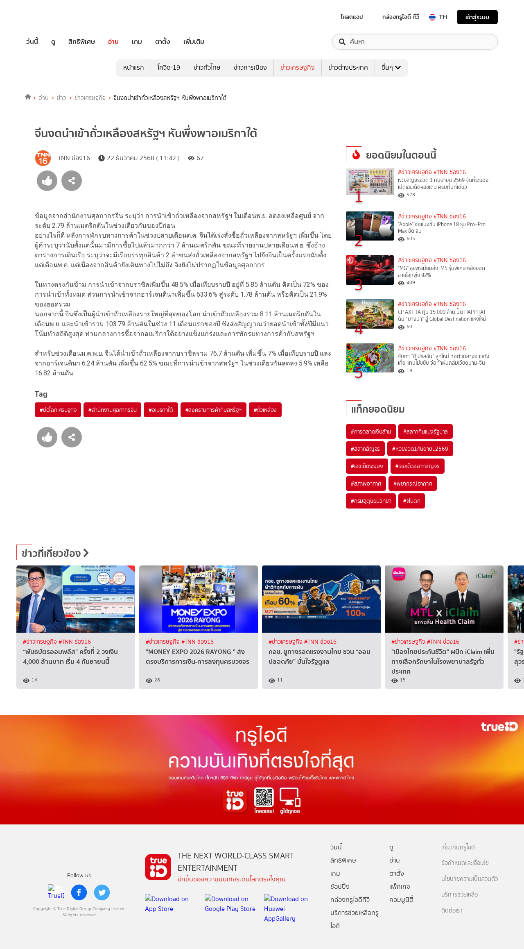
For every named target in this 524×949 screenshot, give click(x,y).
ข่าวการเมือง (250, 67)
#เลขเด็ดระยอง (367, 466)
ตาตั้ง (162, 42)
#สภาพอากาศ (366, 483)
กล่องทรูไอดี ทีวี (400, 17)
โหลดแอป (352, 17)
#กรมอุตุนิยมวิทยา (371, 501)
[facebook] (79, 892)
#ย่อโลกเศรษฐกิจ (58, 410)
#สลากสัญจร (365, 449)
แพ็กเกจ (399, 886)
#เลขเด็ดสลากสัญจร (417, 466)
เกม (137, 42)
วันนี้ (32, 42)
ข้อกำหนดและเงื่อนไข (465, 863)
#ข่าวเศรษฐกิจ (415, 172)
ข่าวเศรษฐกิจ (297, 67)
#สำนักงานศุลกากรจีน (112, 410)
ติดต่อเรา (452, 910)
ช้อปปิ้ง (340, 886)
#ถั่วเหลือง (265, 410)
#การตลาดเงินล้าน (371, 431)
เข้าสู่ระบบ (477, 17)
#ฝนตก (411, 501)
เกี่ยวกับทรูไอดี (458, 847)
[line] (56, 892)
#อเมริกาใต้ (161, 410)
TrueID (50, 17)
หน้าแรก (133, 67)
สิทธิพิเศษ (81, 42)
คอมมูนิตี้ (401, 899)
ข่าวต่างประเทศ (348, 67)
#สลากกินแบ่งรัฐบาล (425, 431)
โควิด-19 (169, 67)
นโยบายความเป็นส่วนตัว (469, 879)
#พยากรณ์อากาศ (412, 483)
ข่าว (61, 97)
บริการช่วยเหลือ (459, 894)
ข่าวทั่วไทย (207, 67)
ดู (53, 42)
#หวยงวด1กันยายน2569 (420, 449)
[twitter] (102, 892)
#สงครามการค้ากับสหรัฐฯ (213, 410)
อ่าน (113, 42)
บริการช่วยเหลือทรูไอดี (354, 919)
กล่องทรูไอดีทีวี (350, 899)
